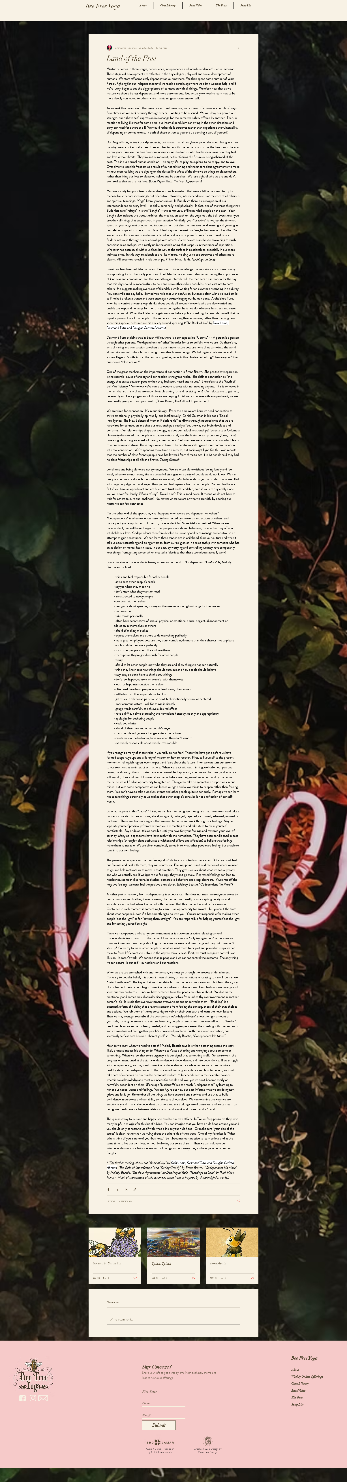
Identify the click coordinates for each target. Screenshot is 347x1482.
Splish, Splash (161, 1264)
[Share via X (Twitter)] (117, 1189)
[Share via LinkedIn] (126, 1189)
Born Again (218, 1263)
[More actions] (238, 48)
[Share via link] (135, 1189)
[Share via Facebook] (108, 1189)
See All (254, 1221)
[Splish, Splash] (173, 1242)
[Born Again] (232, 1242)
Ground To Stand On (107, 1263)
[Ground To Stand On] (115, 1242)
